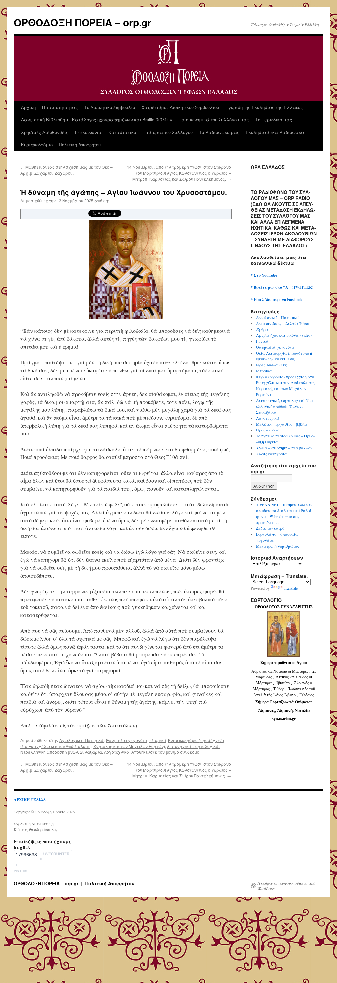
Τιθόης (279, 689)
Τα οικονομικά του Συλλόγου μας (214, 119)
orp (106, 200)
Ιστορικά (157, 740)
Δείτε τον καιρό (270, 528)
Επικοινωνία (88, 132)
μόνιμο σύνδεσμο (182, 752)
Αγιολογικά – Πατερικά (277, 317)
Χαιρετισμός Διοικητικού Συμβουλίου (180, 107)
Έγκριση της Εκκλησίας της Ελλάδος (264, 107)
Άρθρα (262, 329)
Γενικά (262, 341)
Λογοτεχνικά (116, 752)
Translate (291, 588)
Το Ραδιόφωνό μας (219, 132)
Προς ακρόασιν (269, 429)
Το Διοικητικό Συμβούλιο (109, 107)
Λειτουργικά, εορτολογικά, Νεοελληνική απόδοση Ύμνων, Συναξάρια (285, 406)
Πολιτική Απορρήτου (80, 144)
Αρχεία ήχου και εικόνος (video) (284, 335)
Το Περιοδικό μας (273, 119)
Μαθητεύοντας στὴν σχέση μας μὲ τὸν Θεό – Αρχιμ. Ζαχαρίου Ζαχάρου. (66, 170)
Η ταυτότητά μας (60, 107)
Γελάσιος (306, 695)
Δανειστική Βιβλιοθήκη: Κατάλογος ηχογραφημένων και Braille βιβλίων (96, 119)
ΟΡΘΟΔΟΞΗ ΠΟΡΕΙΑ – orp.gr (82, 22)
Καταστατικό (122, 132)
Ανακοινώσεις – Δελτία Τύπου (283, 323)
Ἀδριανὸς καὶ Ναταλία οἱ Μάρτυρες (280, 671)
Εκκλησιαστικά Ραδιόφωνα (275, 132)
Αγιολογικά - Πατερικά (81, 740)
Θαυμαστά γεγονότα (126, 740)
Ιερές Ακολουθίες (271, 364)
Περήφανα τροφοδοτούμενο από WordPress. (286, 885)
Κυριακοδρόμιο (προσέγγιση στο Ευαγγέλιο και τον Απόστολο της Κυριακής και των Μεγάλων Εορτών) (122, 743)
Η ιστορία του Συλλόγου (168, 132)
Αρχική (28, 107)
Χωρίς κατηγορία (271, 453)
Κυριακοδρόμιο (37, 144)
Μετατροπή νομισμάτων (278, 546)
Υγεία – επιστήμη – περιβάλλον (284, 447)
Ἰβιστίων (283, 683)
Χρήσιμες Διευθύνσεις (44, 132)
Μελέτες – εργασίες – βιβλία (281, 424)
